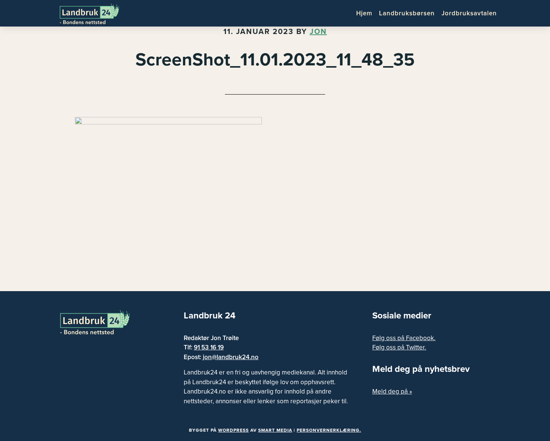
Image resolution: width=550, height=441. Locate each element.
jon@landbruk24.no (231, 357)
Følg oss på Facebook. (404, 338)
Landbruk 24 (95, 13)
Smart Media (275, 430)
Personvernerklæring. (329, 430)
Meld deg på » (392, 391)
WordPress (233, 430)
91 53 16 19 (209, 347)
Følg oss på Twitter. (399, 347)
